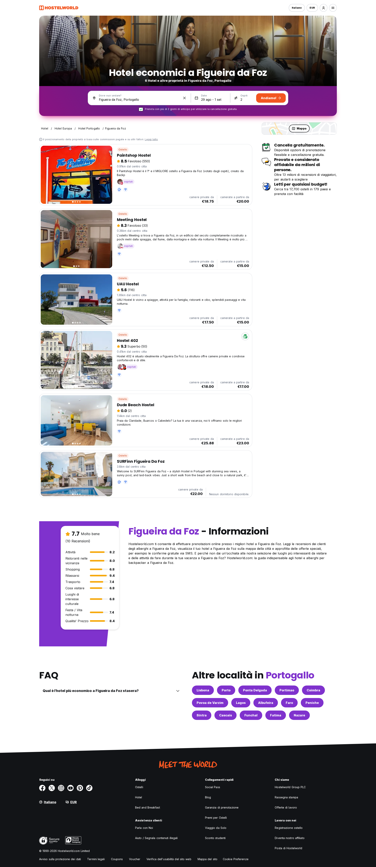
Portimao (286, 690)
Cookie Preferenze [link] (236, 859)
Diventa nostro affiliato (289, 838)
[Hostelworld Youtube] (70, 788)
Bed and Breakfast (147, 807)
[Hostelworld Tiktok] (89, 788)
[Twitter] (52, 788)
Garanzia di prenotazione (222, 807)
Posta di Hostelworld (288, 848)
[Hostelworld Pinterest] (80, 788)
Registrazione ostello (289, 827)
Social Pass (212, 787)
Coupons (117, 859)
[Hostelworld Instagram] (61, 788)
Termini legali (96, 859)
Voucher (134, 859)
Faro (289, 703)
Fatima (275, 715)
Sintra (202, 715)
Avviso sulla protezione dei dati (60, 859)
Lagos (241, 703)
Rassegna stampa (286, 797)
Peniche (312, 703)
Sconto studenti (215, 838)
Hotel (138, 797)
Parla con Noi (144, 827)
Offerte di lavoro (286, 807)
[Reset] (184, 98)
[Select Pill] (323, 8)
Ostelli (139, 787)
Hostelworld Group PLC (290, 787)
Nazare (299, 715)
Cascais (225, 715)
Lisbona (203, 690)
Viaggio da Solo (216, 827)
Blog (208, 797)
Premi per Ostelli (216, 817)
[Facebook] (42, 788)
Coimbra (313, 690)
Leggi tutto (151, 139)
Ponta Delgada (255, 690)
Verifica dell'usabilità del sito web (168, 859)
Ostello (122, 149)
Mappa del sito (207, 859)
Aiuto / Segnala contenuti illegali (156, 838)
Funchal (251, 715)
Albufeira (265, 703)
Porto (226, 690)
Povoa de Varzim (210, 703)
